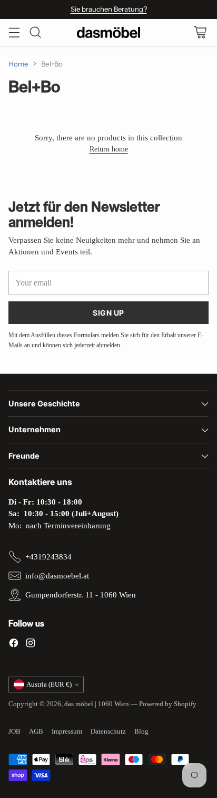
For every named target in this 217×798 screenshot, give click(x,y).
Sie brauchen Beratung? (109, 9)
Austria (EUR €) (49, 684)
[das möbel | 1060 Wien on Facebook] (13, 644)
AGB (36, 731)
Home (18, 64)
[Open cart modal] (200, 32)
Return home (109, 149)
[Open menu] (14, 32)
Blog (141, 731)
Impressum (67, 731)
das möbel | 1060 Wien (96, 704)
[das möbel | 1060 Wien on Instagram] (30, 644)
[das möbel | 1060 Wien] (108, 32)
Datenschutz (108, 731)
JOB (14, 731)
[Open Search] (35, 32)
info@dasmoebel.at (57, 576)
